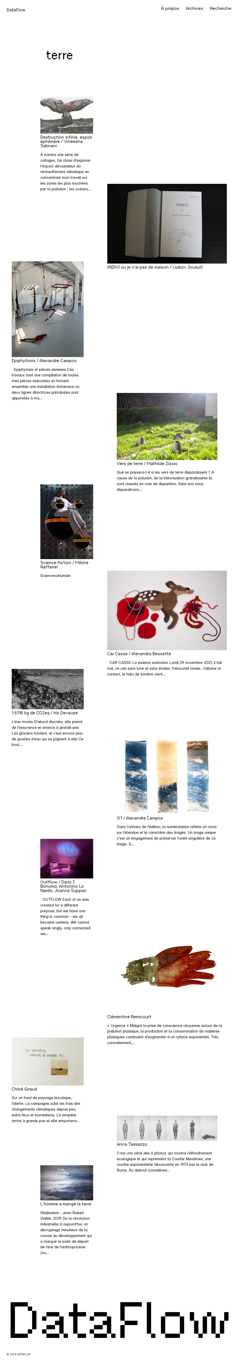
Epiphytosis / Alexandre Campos (44, 361)
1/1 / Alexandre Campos (140, 818)
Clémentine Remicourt (129, 1017)
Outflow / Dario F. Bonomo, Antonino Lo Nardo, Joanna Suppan (63, 886)
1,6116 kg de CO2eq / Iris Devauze (45, 713)
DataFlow (16, 9)
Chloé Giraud (24, 1089)
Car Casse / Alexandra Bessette (139, 654)
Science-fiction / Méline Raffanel (64, 565)
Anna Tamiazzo (132, 1144)
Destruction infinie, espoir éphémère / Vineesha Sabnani (66, 141)
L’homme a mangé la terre (65, 1204)
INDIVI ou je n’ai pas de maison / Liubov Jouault (155, 267)
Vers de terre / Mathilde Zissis (147, 464)
